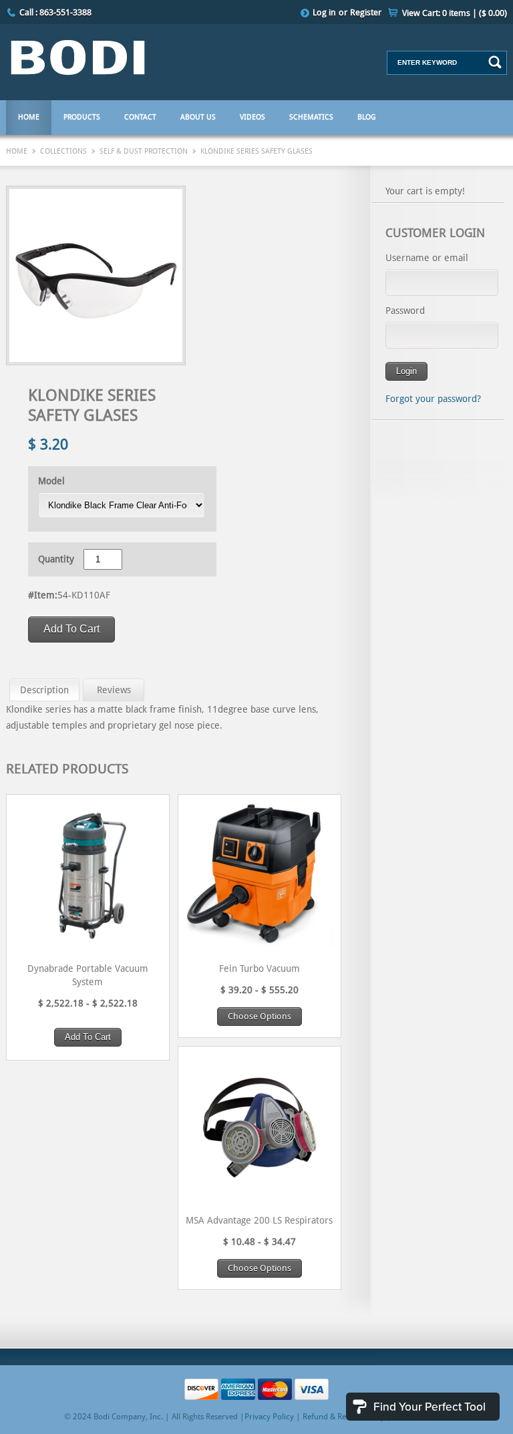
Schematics (311, 117)
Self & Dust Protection (144, 151)
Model (51, 481)
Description (44, 690)
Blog (366, 117)
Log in (324, 12)
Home (28, 117)
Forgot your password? (433, 398)
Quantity (56, 559)
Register (365, 12)
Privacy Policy (269, 1416)
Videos (252, 117)
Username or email (426, 257)
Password (405, 310)
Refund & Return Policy (344, 1416)
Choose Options (259, 1016)
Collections (63, 151)
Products (81, 117)
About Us (198, 117)
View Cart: (454, 13)
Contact (140, 117)
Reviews (114, 690)
